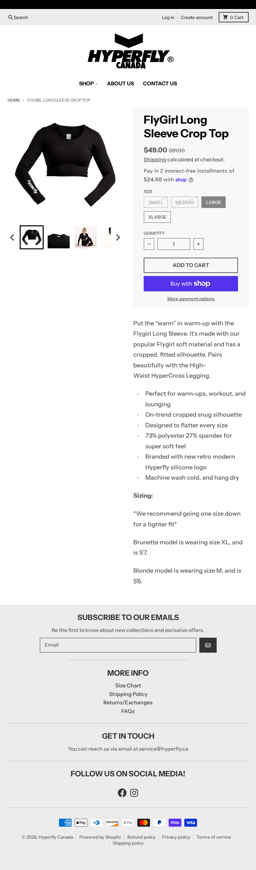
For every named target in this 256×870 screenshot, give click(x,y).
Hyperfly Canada (56, 837)
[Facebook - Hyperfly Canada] (122, 792)
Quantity (154, 233)
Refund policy (141, 837)
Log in (168, 17)
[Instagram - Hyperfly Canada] (134, 792)
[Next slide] (117, 237)
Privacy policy (176, 837)
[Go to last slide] (13, 237)
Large (213, 202)
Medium (184, 202)
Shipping (155, 159)
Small (156, 202)
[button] (32, 237)
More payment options (191, 298)
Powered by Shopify (100, 837)
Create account (197, 17)
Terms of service (213, 837)
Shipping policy (128, 843)
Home (14, 100)
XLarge (157, 217)
